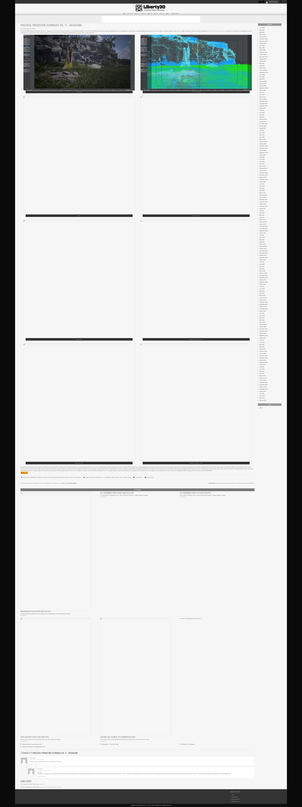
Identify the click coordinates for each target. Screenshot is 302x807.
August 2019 (262, 155)
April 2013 (261, 320)
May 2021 (261, 114)
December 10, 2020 (29, 28)
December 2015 (263, 251)
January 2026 (262, 36)
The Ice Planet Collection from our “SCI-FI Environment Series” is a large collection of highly (203, 495)
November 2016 (263, 228)
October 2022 (262, 85)
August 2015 (262, 259)
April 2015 (261, 268)
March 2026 (262, 34)
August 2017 (262, 208)
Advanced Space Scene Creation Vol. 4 (32, 744)
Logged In (41, 784)
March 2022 (262, 97)
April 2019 (261, 163)
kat (21, 28)
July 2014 (261, 286)
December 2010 (263, 382)
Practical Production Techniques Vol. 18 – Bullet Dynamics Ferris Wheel (234, 483)
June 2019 (262, 159)
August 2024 (262, 61)
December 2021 (263, 101)
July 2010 (261, 393)
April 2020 (261, 137)
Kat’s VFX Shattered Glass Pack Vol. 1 (191, 618)
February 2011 (263, 378)
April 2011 (261, 373)
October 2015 (262, 255)
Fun (103, 477)
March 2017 (262, 219)
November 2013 (263, 304)
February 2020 (263, 141)
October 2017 (262, 204)
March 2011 (262, 375)
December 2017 (263, 199)
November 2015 (263, 253)
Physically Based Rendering (57, 477)
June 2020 (262, 132)
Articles (136, 13)
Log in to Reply (34, 764)
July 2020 (261, 130)
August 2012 (262, 337)
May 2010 (261, 398)
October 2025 (262, 43)
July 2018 (261, 184)
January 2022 (262, 99)
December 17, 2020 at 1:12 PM (44, 770)
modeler (46, 477)
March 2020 (262, 139)
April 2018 (261, 190)
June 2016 (262, 237)
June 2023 (262, 74)
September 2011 (263, 362)
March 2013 (262, 322)
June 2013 (262, 315)
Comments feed (236, 799)
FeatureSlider (97, 477)
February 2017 (263, 221)
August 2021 (262, 108)
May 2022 (261, 92)
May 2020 (261, 134)
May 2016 (261, 239)
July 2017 (261, 210)
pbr (49, 477)
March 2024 (262, 68)
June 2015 (262, 264)
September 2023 (263, 72)
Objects (113, 477)
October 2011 (262, 360)
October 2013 (262, 306)
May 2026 (261, 30)
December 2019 (263, 146)
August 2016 (262, 233)
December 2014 (263, 275)
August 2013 (262, 311)
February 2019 (263, 168)
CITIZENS (161, 13)
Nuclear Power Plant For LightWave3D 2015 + (34, 746)
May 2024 (261, 63)
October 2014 (262, 279)
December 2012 (263, 329)
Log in (261, 407)
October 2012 (262, 333)
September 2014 (263, 282)
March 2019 (262, 166)
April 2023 (261, 79)
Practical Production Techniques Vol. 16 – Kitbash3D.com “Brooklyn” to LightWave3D (44, 483)
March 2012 (262, 349)
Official (117, 477)
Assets (87, 477)
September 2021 (263, 105)
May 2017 (261, 215)
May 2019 (261, 161)
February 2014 (263, 297)
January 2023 (262, 83)
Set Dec (71, 477)
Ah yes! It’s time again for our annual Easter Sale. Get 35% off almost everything (40, 739)
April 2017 (261, 217)
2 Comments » (139, 477)
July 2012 (261, 340)
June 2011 (262, 369)
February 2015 (263, 273)
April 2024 (261, 65)
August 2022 (262, 90)
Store (121, 477)
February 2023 (263, 81)
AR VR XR (129, 13)
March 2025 (262, 50)
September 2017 (263, 206)
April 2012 (261, 346)
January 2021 (262, 121)
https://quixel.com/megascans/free (216, 31)
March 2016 (262, 244)
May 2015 (261, 266)
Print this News (150, 477)
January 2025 (262, 54)
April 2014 (261, 293)
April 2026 (261, 32)
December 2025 (263, 39)
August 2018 (262, 181)
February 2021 (263, 119)
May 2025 (261, 47)
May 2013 (261, 317)
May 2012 (261, 344)
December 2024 (263, 56)
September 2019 (263, 152)
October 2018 (262, 177)
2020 (24, 477)
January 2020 (262, 143)
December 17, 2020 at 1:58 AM (37, 759)
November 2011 (263, 358)
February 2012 (263, 351)
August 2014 (262, 284)
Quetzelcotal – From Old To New (110, 744)
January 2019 (262, 170)
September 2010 (263, 389)
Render (67, 477)
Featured (91, 477)
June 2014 (262, 288)
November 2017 (263, 201)
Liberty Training (127, 477)
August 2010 (262, 391)
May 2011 (261, 371)
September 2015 (263, 257)
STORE (155, 13)
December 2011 (263, 355)
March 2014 (262, 295)
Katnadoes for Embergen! (188, 744)
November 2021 (263, 103)
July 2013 (261, 313)
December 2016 (263, 226)
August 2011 (262, 364)
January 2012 (262, 353)
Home (124, 13)
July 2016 (261, 235)
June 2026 (262, 27)
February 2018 (263, 195)
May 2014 (261, 291)
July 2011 (261, 366)
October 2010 (262, 387)
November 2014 (263, 277)
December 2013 (263, 302)
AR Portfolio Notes (175, 13)
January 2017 (262, 224)
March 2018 (262, 192)
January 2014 (262, 300)
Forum (167, 13)
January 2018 (262, 197)
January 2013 (262, 326)
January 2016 (262, 248)
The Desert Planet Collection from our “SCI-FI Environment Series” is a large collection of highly (124, 495)
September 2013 (263, 308)
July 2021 (261, 110)
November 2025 (263, 41)
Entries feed (235, 797)
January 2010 (262, 400)
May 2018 (261, 188)
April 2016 (261, 242)
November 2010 (263, 384)
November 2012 (263, 331)
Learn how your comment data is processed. (51, 787)
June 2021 (262, 112)
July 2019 (261, 157)
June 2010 (262, 395)
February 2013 (263, 324)
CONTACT (148, 13)
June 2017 (262, 213)
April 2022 (261, 94)
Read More (23, 615)
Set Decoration (77, 477)
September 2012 (263, 335)
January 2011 (262, 380)
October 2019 (262, 150)
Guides (142, 13)
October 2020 (262, 126)
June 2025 (262, 45)
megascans (40, 477)
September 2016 (263, 230)
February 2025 (263, 52)
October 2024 (262, 59)
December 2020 (263, 123)
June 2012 (262, 342)
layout (27, 477)
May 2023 (261, 76)
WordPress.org (235, 801)
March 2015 (262, 271)
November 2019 (263, 148)
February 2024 (263, 70)
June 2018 (262, 186)
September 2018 (263, 179)
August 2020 (262, 128)
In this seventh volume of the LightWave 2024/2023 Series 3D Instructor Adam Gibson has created (124, 739)
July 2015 (261, 262)
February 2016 (263, 246)
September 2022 (263, 88)
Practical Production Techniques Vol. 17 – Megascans (55, 752)
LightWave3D (33, 477)
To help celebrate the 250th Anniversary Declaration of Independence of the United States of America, (46, 613)
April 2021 (261, 117)
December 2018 (263, 172)
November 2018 (263, 175)
